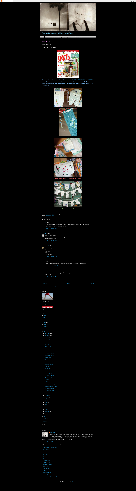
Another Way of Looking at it (49, 447)
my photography (64, 37)
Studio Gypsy (46, 474)
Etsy (46, 359)
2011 (44, 329)
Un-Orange (47, 366)
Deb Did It (72, 37)
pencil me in (47, 351)
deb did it (52, 432)
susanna (47, 271)
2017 (44, 315)
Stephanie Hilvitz (47, 472)
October (47, 338)
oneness (46, 348)
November (47, 335)
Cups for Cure (48, 346)
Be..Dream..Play (47, 451)
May (46, 404)
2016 (44, 317)
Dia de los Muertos (49, 340)
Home (42, 37)
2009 (44, 416)
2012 (44, 326)
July (46, 400)
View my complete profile (47, 441)
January (47, 413)
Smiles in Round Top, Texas (51, 386)
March (46, 409)
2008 (44, 419)
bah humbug (47, 368)
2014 (44, 322)
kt (45, 261)
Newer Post (44, 283)
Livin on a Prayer (48, 377)
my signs (47, 379)
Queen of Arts (46, 462)
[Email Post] (59, 214)
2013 (44, 324)
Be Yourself (46, 449)
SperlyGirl (45, 470)
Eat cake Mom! (48, 357)
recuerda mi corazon (47, 478)
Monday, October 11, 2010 (51, 276)
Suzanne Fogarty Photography (50, 476)
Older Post (91, 283)
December (47, 333)
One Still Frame (46, 460)
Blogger (74, 481)
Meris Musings (46, 457)
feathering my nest (49, 370)
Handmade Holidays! (49, 390)
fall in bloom (47, 381)
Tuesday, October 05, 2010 (51, 228)
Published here (80, 37)
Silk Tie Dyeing (48, 373)
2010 (44, 331)
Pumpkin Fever (48, 362)
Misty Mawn (46, 458)
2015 (44, 320)
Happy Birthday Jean (49, 355)
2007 (44, 421)
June (46, 402)
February (47, 411)
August (46, 397)
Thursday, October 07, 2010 (51, 265)
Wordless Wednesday (49, 353)
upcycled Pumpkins (49, 364)
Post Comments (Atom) (53, 286)
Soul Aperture (46, 468)
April (46, 407)
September (47, 395)
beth (46, 233)
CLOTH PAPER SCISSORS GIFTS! (82, 80)
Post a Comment (47, 280)
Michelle (47, 246)
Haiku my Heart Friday (50, 384)
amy (46, 222)
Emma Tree (45, 453)
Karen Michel (46, 455)
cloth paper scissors (50, 215)
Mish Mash (55, 37)
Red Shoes (45, 466)
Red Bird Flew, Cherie (48, 464)
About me (48, 37)
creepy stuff (47, 344)
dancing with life (48, 342)
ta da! (46, 392)
